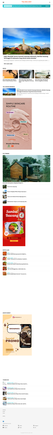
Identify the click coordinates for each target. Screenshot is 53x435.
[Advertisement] (26, 18)
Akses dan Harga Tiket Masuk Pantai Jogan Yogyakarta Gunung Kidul (26, 81)
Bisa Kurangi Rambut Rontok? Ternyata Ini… (17, 274)
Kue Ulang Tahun (10, 382)
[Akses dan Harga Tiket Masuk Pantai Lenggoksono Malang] (42, 74)
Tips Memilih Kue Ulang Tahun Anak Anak (16, 388)
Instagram (36, 425)
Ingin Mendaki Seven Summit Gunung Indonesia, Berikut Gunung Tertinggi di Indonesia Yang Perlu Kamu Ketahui (26, 57)
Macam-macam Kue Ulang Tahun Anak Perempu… (18, 393)
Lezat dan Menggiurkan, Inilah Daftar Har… (16, 269)
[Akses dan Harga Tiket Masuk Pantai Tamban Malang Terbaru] (10, 74)
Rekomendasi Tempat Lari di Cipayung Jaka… (17, 201)
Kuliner (8, 257)
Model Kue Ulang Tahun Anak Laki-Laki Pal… (17, 403)
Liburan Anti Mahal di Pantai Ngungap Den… (17, 196)
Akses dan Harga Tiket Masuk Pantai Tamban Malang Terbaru (9, 80)
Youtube (5, 427)
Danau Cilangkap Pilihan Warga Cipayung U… (17, 191)
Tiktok (20, 427)
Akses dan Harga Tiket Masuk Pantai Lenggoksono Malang (41, 80)
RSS (35, 427)
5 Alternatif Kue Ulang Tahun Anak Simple (16, 398)
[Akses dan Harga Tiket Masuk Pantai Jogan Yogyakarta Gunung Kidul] (26, 74)
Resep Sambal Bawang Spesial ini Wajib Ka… (17, 254)
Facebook (6, 425)
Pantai (4, 411)
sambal (8, 252)
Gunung (4, 409)
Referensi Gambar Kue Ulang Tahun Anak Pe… (17, 383)
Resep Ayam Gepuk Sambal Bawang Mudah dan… (18, 264)
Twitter (20, 425)
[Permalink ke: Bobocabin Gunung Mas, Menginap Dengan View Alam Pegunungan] (26, 168)
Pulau (4, 413)
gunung (18, 88)
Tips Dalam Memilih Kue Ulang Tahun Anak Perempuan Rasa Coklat (17, 6)
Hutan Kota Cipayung (12, 186)
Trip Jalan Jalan (26, 2)
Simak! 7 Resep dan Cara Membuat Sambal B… (17, 259)
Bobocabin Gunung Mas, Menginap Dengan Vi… (13, 183)
